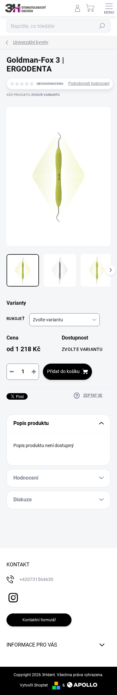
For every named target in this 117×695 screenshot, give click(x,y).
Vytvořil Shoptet (34, 685)
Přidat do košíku (63, 371)
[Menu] (109, 8)
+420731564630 (36, 579)
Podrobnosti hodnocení (89, 83)
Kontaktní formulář (39, 620)
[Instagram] (12, 596)
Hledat (102, 26)
